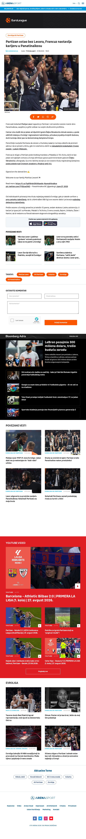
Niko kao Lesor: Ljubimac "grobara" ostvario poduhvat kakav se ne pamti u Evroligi (29, 239)
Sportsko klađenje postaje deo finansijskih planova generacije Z (49, 410)
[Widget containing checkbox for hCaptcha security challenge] (25, 320)
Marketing (46, 810)
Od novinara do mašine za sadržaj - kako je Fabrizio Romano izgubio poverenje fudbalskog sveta (49, 373)
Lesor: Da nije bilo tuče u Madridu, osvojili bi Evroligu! (29, 254)
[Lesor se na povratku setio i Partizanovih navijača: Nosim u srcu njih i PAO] (49, 240)
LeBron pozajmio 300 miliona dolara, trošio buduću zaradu (60, 346)
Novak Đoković (36, 777)
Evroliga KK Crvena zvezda (16, 749)
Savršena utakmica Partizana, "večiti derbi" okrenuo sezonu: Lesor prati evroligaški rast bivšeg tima (67, 255)
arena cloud (28, 806)
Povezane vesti (14, 232)
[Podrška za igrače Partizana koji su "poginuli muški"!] (62, 617)
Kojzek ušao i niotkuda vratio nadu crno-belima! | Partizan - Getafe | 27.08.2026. (22, 662)
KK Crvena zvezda (53, 777)
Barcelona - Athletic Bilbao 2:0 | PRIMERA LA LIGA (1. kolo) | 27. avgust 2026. (40, 598)
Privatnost (72, 806)
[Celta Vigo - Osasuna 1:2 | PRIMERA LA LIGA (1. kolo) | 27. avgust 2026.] (62, 648)
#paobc (40, 183)
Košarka (51, 274)
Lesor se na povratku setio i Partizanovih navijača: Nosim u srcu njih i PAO (68, 239)
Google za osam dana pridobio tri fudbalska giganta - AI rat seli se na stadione (50, 386)
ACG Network (52, 806)
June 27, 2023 (62, 186)
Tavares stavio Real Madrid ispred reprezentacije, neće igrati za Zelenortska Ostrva (23, 718)
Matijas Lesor (24, 274)
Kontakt (56, 810)
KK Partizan (38, 274)
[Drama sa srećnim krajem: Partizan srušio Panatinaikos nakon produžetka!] (62, 442)
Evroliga (63, 274)
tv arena (34, 825)
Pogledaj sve (73, 336)
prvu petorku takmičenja (16, 199)
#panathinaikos (50, 183)
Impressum (40, 806)
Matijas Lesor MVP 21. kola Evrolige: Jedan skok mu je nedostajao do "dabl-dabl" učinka (23, 460)
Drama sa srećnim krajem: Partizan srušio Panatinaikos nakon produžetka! (62, 459)
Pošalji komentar (60, 323)
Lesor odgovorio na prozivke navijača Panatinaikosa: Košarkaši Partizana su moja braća (21, 499)
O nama (63, 806)
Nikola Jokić (20, 777)
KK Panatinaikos (14, 280)
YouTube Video (15, 543)
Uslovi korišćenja (33, 810)
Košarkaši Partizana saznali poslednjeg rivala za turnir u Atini (61, 497)
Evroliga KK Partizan (15, 35)
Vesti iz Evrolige (12, 710)
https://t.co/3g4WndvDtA (26, 183)
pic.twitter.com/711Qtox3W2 (18, 186)
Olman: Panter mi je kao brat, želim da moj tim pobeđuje (62, 716)
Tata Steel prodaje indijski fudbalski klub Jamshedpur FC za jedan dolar (50, 398)
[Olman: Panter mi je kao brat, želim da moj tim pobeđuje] (62, 699)
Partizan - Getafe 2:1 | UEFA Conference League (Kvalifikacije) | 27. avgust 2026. (22, 631)
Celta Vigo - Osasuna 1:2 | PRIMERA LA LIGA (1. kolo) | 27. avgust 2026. (62, 662)
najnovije (10, 806)
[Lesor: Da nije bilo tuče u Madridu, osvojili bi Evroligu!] (10, 256)
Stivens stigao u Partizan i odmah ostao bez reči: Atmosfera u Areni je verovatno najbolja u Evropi (61, 756)
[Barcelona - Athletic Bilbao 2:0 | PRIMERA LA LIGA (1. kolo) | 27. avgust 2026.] (43, 568)
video (19, 806)
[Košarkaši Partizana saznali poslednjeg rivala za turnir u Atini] (62, 480)
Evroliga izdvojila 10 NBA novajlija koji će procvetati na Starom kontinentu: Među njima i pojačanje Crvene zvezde (23, 756)
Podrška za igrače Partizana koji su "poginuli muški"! (59, 631)
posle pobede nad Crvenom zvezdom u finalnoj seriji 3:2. (29, 164)
